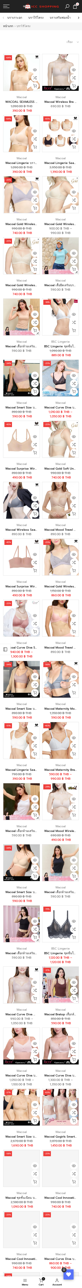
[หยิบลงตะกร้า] (35, 86)
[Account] (9, 1282)
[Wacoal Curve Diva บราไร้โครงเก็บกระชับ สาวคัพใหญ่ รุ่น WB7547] (21, 1046)
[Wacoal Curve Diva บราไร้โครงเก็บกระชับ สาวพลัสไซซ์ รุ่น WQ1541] (60, 378)
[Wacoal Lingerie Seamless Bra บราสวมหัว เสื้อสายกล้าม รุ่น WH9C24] (21, 740)
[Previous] (3, 18)
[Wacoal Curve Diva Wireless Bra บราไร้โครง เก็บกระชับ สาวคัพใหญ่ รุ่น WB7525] (21, 985)
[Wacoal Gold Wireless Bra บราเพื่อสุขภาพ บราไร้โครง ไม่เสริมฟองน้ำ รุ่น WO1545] (60, 557)
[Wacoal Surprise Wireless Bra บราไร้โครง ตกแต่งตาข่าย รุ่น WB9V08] (21, 439)
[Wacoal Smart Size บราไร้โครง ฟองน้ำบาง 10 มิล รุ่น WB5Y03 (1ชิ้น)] (21, 862)
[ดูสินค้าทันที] (35, 70)
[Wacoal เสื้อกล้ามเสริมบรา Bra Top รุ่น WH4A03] (21, 317)
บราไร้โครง (36, 17)
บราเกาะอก (14, 17)
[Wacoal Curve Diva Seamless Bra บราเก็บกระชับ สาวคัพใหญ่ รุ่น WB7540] (21, 618)
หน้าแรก (8, 26)
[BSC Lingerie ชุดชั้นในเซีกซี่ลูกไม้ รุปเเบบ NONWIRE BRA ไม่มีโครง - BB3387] (60, 924)
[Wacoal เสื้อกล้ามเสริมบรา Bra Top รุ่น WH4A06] (60, 862)
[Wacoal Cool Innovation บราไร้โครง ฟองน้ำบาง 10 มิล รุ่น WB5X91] (60, 1168)
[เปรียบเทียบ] (35, 78)
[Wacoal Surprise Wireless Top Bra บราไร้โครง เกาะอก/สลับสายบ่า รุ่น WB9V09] (21, 557)
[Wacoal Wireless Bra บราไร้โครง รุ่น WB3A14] (60, 72)
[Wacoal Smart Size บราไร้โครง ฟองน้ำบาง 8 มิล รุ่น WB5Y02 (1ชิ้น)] (21, 378)
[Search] (67, 6)
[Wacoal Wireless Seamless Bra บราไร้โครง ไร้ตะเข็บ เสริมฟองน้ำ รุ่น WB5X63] (21, 500)
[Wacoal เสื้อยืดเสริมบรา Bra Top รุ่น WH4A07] (60, 256)
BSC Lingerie (60, 342)
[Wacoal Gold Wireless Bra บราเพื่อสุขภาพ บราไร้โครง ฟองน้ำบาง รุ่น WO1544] (60, 194)
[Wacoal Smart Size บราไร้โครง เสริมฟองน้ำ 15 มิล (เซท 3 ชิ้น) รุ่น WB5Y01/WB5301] (21, 1107)
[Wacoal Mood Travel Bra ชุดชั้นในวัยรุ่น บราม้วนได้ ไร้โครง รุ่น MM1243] (60, 618)
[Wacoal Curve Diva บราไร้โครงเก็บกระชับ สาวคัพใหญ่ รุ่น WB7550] (60, 1229)
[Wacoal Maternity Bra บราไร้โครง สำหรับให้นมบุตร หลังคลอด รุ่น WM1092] (60, 740)
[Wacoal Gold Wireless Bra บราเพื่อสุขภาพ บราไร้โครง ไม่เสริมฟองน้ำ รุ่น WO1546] (21, 194)
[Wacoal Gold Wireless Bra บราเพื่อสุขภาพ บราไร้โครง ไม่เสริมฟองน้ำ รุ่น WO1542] (21, 256)
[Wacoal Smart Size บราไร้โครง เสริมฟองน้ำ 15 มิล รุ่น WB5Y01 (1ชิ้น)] (21, 679)
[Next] (78, 18)
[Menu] (11, 6)
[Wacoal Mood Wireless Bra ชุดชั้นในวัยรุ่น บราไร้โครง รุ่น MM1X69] (60, 801)
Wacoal (21, 97)
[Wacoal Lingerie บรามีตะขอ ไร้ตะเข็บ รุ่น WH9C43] (21, 133)
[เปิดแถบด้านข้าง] (5, 649)
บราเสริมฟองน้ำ (60, 17)
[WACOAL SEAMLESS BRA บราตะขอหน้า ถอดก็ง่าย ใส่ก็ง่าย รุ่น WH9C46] (21, 72)
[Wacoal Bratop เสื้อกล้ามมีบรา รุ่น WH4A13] (60, 985)
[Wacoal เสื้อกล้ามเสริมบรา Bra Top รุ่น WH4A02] (21, 801)
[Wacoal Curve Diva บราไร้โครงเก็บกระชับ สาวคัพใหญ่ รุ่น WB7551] (60, 1046)
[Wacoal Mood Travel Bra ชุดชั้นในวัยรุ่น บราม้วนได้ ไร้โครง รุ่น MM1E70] (60, 500)
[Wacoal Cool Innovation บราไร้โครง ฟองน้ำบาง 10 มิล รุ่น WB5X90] (21, 1229)
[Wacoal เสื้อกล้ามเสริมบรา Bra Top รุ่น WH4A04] (21, 924)
